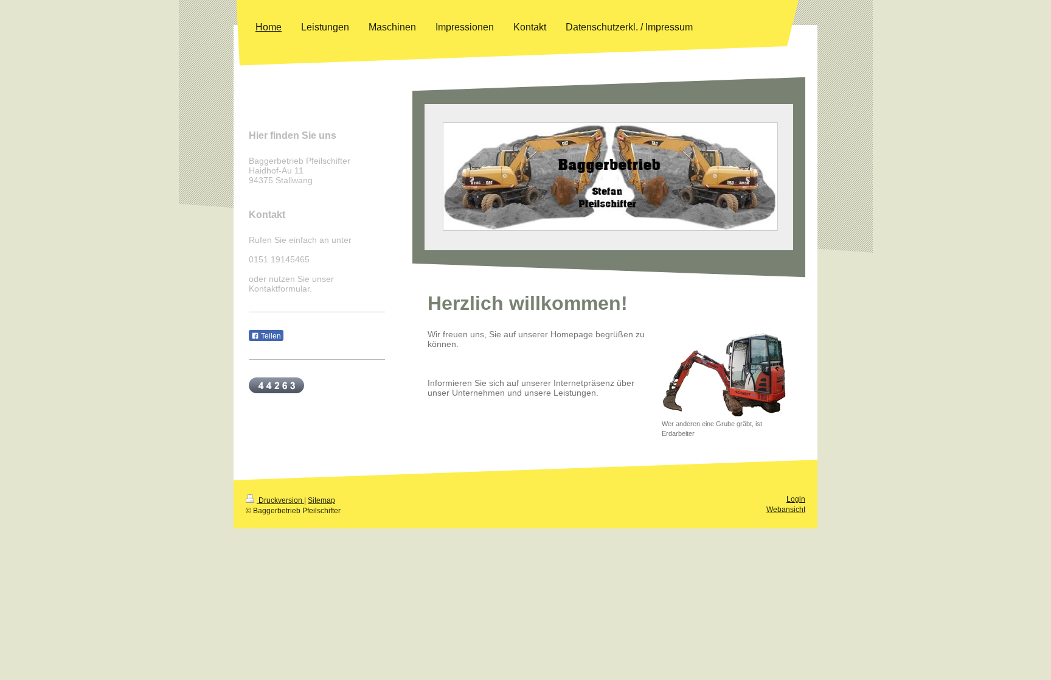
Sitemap (321, 500)
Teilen (270, 336)
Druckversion (280, 500)
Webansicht (785, 509)
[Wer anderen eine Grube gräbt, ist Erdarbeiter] (725, 375)
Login (795, 499)
